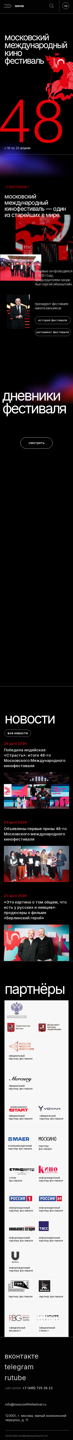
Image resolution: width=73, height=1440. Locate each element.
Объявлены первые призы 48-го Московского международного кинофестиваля (35, 834)
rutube (15, 1378)
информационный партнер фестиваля (51, 1239)
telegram (19, 1367)
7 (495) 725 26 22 (39, 1388)
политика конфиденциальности (26, 1435)
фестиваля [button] (34, 408)
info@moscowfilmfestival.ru (25, 1404)
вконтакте (21, 1356)
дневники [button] (31, 395)
